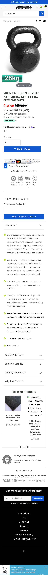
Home (4, 21)
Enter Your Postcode (14, 204)
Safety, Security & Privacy (24, 539)
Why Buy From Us (14, 381)
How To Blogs (24, 513)
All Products (14, 21)
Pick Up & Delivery (14, 355)
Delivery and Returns (15, 373)
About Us (24, 526)
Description (11, 225)
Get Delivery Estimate (24, 217)
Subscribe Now (38, 498)
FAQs (24, 518)
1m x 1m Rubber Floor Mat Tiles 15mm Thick (13, 418)
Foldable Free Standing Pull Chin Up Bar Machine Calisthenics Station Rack (35, 428)
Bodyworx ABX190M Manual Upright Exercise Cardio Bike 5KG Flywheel (23, 571)
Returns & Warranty (24, 535)
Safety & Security (14, 364)
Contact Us (24, 522)
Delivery (24, 530)
